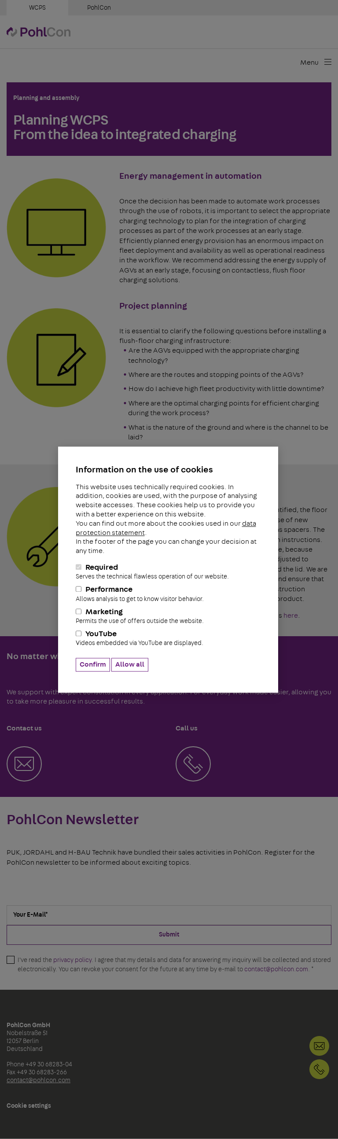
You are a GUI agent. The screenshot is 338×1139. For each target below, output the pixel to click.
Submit (169, 935)
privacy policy (72, 960)
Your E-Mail (30, 915)
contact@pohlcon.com (276, 969)
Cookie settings (29, 1106)
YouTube (139, 638)
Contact (319, 1046)
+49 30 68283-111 (319, 1069)
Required (152, 572)
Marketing (140, 616)
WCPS (37, 8)
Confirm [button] (93, 664)
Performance (140, 594)
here (290, 615)
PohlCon (99, 8)
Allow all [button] (129, 664)
